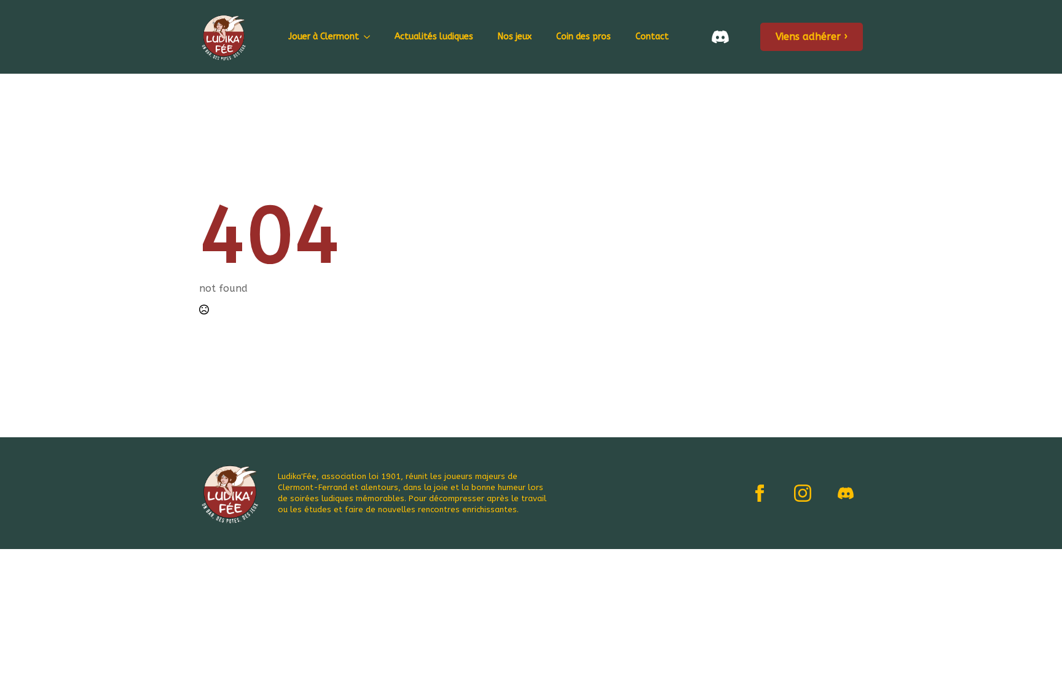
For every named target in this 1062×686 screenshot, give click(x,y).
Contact (652, 36)
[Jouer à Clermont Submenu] (370, 36)
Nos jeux (515, 36)
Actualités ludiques (434, 36)
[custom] (845, 493)
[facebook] (759, 493)
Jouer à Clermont (323, 36)
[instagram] (802, 493)
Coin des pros (583, 36)
